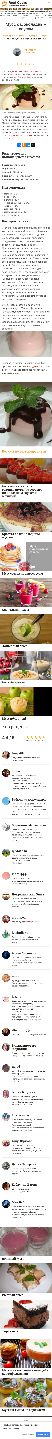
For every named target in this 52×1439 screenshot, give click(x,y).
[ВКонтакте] (19, 145)
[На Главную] (14, 4)
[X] (33, 145)
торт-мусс (33, 922)
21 (26, 60)
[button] (48, 3)
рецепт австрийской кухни (25, 71)
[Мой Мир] (28, 145)
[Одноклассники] (24, 145)
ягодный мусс (36, 366)
